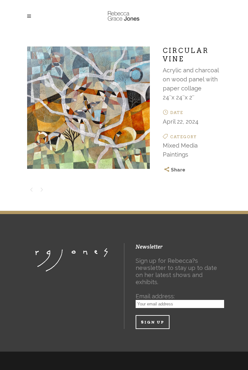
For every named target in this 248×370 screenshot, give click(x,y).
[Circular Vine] (88, 172)
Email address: (155, 296)
